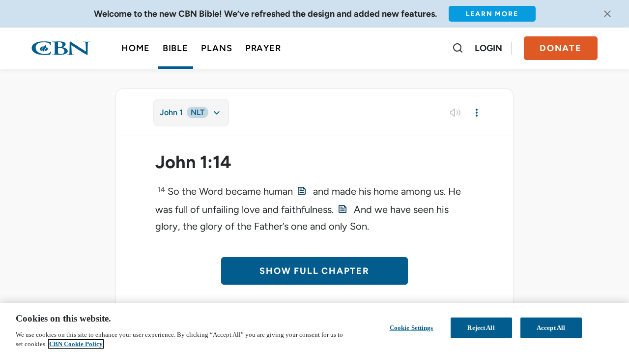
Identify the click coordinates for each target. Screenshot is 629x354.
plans (216, 48)
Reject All (480, 327)
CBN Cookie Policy (76, 344)
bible (176, 48)
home (135, 48)
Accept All (551, 327)
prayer (263, 48)
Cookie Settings (411, 327)
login (488, 48)
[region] (314, 328)
